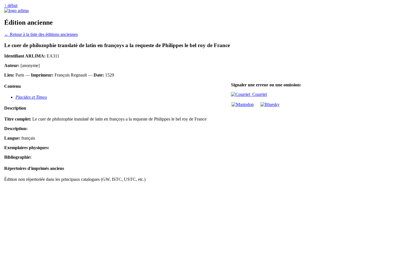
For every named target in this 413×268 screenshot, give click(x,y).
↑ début (10, 5)
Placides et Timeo (31, 97)
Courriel (258, 94)
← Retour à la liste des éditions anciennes (41, 34)
